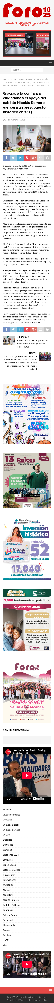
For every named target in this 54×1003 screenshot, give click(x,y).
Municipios (8, 884)
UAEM (6, 940)
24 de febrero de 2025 (15, 119)
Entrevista (8, 859)
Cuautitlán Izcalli (11, 824)
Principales (8, 909)
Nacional (7, 890)
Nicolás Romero (11, 899)
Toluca (6, 930)
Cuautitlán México (11, 829)
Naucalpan (8, 894)
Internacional (9, 879)
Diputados (8, 844)
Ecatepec (7, 849)
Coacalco (7, 819)
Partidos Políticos (11, 905)
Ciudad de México (11, 814)
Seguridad (8, 920)
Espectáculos (9, 864)
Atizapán (7, 809)
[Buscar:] (27, 69)
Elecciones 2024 (11, 854)
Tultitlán (7, 935)
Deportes (7, 839)
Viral (5, 945)
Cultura (6, 834)
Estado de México (11, 869)
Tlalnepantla (9, 925)
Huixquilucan (9, 874)
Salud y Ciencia (10, 915)
